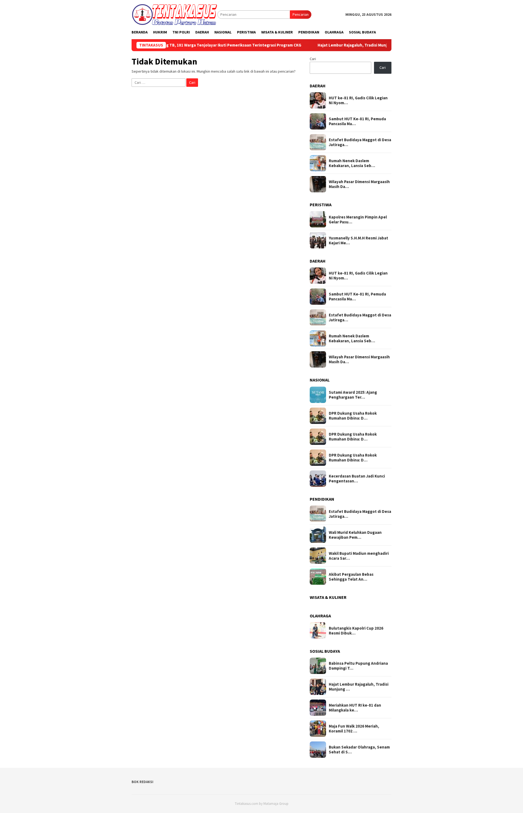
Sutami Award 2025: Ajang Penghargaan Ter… (353, 395)
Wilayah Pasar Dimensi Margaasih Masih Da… (359, 184)
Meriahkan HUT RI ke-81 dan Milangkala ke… (355, 708)
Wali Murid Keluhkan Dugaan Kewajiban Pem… (355, 535)
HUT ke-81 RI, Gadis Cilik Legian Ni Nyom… (358, 100)
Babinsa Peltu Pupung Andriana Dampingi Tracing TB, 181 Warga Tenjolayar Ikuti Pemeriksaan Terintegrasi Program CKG (168, 45)
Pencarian (301, 14)
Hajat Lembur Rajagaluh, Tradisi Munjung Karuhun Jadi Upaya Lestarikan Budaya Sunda (378, 45)
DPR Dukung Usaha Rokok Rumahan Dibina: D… (353, 416)
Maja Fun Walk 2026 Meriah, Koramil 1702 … (354, 729)
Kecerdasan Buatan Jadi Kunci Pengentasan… (357, 479)
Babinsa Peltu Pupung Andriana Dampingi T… (358, 666)
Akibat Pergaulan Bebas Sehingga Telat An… (351, 576)
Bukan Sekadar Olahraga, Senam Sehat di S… (359, 750)
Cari (313, 58)
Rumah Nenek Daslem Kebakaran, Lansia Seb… (352, 163)
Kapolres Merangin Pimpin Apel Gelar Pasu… (358, 219)
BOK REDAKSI (142, 782)
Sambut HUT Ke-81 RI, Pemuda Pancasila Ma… (357, 121)
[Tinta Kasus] (174, 14)
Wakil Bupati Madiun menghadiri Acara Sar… (359, 556)
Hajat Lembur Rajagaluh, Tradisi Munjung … (358, 687)
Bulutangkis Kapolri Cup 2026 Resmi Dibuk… (356, 630)
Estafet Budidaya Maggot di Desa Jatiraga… (360, 142)
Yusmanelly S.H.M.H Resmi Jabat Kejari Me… (358, 240)
